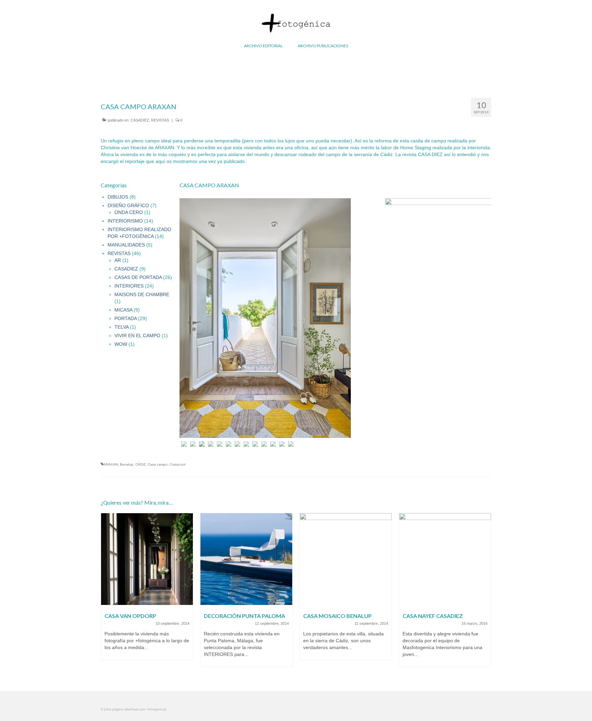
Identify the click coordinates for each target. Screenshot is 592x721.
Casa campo (158, 464)
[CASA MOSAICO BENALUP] (272, 559)
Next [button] (485, 593)
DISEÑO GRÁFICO (128, 205)
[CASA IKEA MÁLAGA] (471, 559)
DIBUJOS (118, 197)
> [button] (486, 322)
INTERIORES (129, 286)
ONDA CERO (128, 212)
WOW (120, 344)
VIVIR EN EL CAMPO (137, 335)
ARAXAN (110, 464)
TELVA (121, 327)
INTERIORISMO (125, 221)
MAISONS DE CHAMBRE (141, 294)
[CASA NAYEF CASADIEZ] (371, 559)
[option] (172, 593)
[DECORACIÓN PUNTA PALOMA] (173, 559)
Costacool (177, 464)
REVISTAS (160, 120)
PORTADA (125, 318)
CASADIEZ (140, 120)
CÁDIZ (140, 464)
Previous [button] (107, 593)
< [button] (184, 322)
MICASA (123, 310)
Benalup (126, 464)
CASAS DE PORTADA (138, 277)
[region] (335, 322)
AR (117, 260)
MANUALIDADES (126, 245)
